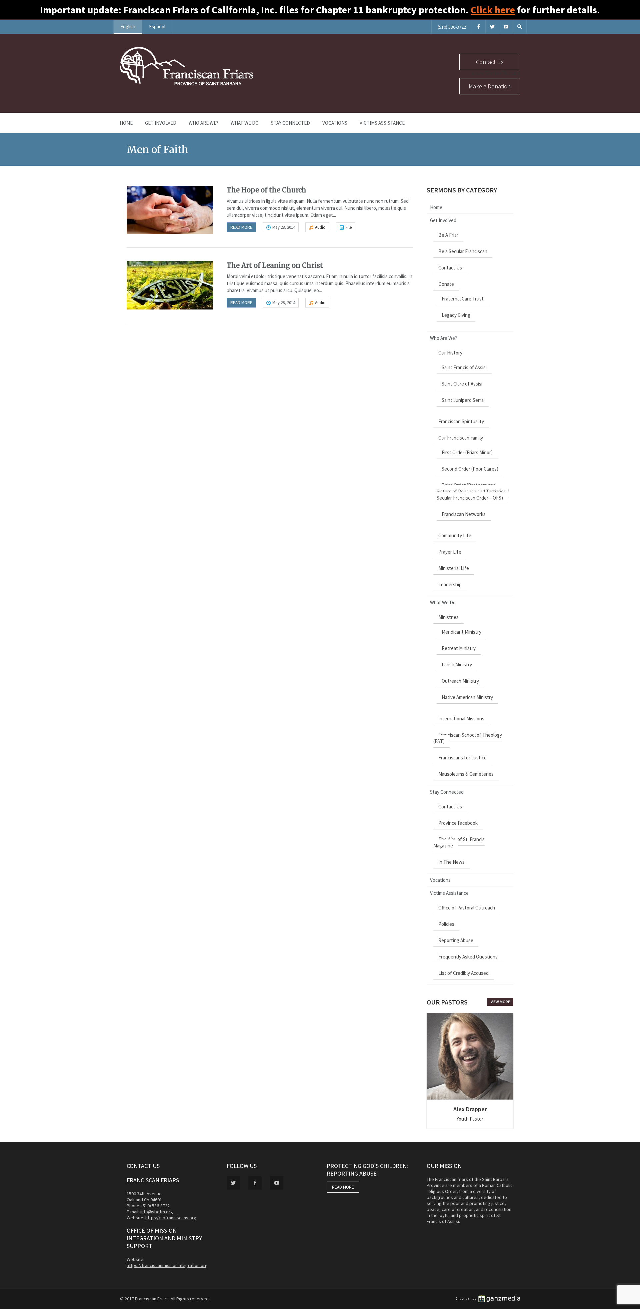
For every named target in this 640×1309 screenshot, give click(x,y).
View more (500, 1001)
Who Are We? (203, 123)
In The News (451, 862)
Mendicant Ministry (461, 632)
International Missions (461, 718)
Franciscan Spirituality (461, 421)
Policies (446, 924)
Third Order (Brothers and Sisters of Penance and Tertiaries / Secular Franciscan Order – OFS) (473, 491)
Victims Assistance (382, 123)
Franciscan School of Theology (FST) (467, 738)
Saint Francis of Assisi (464, 367)
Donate (446, 284)
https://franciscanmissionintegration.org (167, 1265)
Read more (241, 227)
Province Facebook (458, 823)
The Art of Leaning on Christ (275, 265)
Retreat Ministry (459, 648)
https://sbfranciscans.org (170, 1218)
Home (126, 123)
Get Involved (160, 123)
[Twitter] (492, 26)
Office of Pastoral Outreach (466, 907)
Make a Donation (490, 86)
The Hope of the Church (266, 190)
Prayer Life (449, 552)
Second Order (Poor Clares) (470, 469)
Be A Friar (448, 235)
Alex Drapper (470, 1109)
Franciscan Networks (464, 514)
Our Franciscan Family (460, 438)
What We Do (245, 123)
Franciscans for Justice (462, 757)
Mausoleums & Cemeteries (466, 774)
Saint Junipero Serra (463, 400)
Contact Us (490, 62)
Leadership (450, 584)
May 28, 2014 (283, 227)
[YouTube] (506, 26)
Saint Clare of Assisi (462, 384)
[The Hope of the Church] (170, 210)
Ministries (448, 617)
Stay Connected (290, 123)
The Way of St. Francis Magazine (459, 842)
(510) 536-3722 (452, 27)
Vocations (334, 123)
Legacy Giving (456, 315)
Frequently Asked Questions (468, 956)
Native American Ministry (467, 697)
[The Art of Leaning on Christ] (170, 285)
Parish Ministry (457, 664)
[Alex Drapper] (470, 1056)
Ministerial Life (453, 568)
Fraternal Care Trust (463, 298)
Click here (493, 9)
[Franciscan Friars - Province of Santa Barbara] (186, 84)
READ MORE (343, 1187)
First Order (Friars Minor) (467, 452)
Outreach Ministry (460, 681)
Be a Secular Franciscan (462, 251)
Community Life (454, 535)
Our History (450, 353)
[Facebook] (478, 26)
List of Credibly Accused (463, 973)
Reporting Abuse (455, 940)
